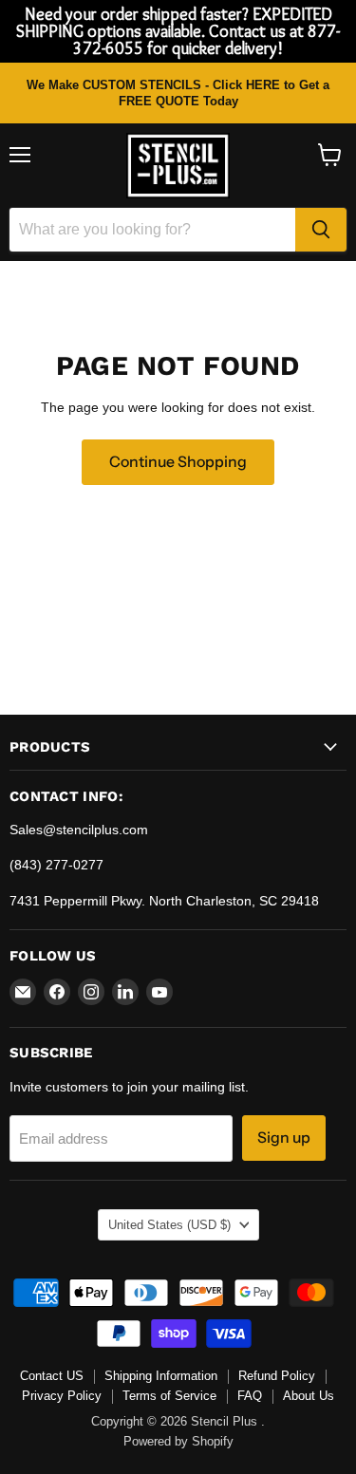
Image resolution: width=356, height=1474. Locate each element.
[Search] (321, 230)
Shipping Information (160, 1376)
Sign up (283, 1138)
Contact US (52, 1376)
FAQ (249, 1396)
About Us (308, 1396)
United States (169, 1225)
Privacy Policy (62, 1396)
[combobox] (152, 230)
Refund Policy (276, 1376)
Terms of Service (169, 1396)
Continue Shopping (178, 462)
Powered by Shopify (178, 1441)
